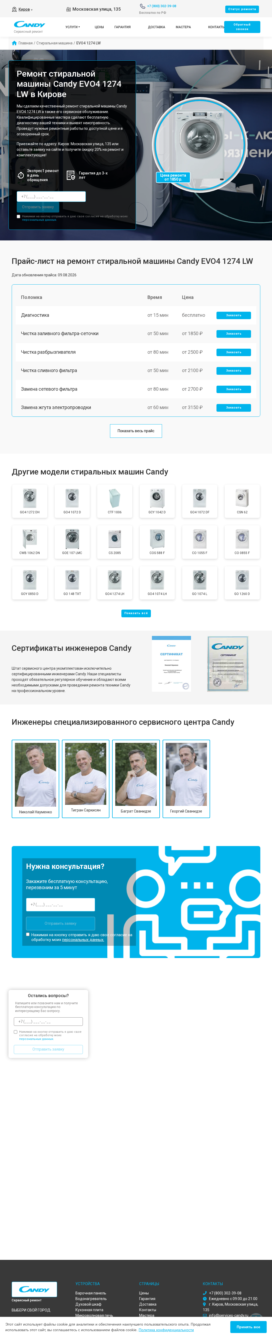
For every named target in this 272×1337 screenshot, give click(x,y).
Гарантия (122, 27)
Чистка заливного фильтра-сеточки (60, 333)
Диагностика (35, 315)
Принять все (248, 1327)
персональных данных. (39, 220)
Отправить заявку (38, 207)
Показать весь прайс (136, 431)
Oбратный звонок (242, 27)
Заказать (234, 315)
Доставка (156, 27)
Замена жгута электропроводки (56, 407)
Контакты (216, 27)
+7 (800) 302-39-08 (161, 6)
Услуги (71, 27)
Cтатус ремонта (242, 9)
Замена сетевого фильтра (49, 389)
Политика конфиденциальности (166, 1330)
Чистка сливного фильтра (49, 370)
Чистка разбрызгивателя (48, 352)
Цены (99, 27)
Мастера (183, 27)
